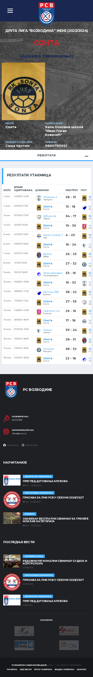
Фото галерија (43, 669)
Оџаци (47, 329)
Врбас (47, 253)
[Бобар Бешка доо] (24, 645)
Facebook (13, 445)
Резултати (46, 155)
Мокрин (48, 348)
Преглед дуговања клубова (45, 481)
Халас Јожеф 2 (53, 235)
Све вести (26, 669)
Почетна (12, 669)
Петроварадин (53, 272)
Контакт (81, 669)
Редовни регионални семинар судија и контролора (55, 562)
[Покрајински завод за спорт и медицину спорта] (24, 631)
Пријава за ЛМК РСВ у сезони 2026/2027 (53, 497)
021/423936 (17, 420)
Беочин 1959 (51, 291)
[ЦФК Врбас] (69, 645)
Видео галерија (64, 669)
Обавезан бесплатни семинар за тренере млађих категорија (55, 520)
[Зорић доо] (69, 630)
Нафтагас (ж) (51, 310)
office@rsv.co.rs (19, 434)
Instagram (31, 445)
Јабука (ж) (49, 216)
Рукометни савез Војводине (29, 665)
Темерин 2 (50, 197)
